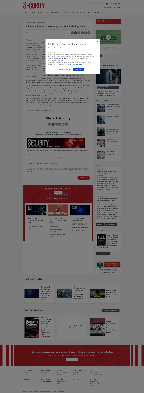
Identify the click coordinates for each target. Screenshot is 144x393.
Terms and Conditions (61, 58)
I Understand (78, 69)
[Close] (97, 41)
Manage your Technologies (64, 69)
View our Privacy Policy (74, 65)
